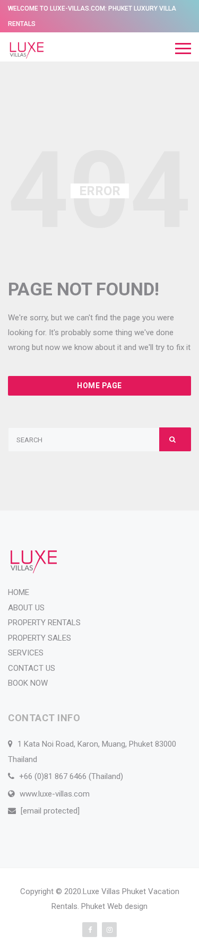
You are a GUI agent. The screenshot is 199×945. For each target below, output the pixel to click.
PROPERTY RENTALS (44, 622)
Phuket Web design (114, 906)
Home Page (99, 385)
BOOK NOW (28, 683)
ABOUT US (26, 607)
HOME (18, 592)
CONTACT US (31, 668)
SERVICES (26, 653)
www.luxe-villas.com (55, 794)
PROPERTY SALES (39, 638)
